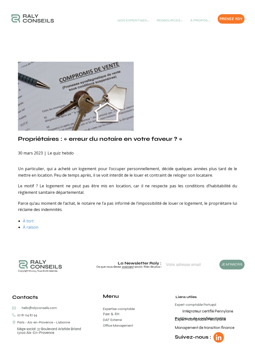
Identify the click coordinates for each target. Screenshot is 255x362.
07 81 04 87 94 (26, 315)
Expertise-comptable (119, 309)
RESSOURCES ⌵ (170, 20)
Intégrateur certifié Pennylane (207, 311)
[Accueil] (32, 18)
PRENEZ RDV (231, 19)
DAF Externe (112, 320)
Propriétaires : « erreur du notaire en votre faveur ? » (100, 138)
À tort (28, 221)
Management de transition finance (204, 327)
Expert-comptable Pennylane (200, 319)
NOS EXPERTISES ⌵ (133, 20)
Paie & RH (111, 313)
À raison (30, 227)
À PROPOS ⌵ (200, 20)
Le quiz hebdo (61, 153)
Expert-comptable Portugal (195, 305)
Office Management (118, 325)
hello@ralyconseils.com (39, 308)
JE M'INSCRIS (231, 264)
